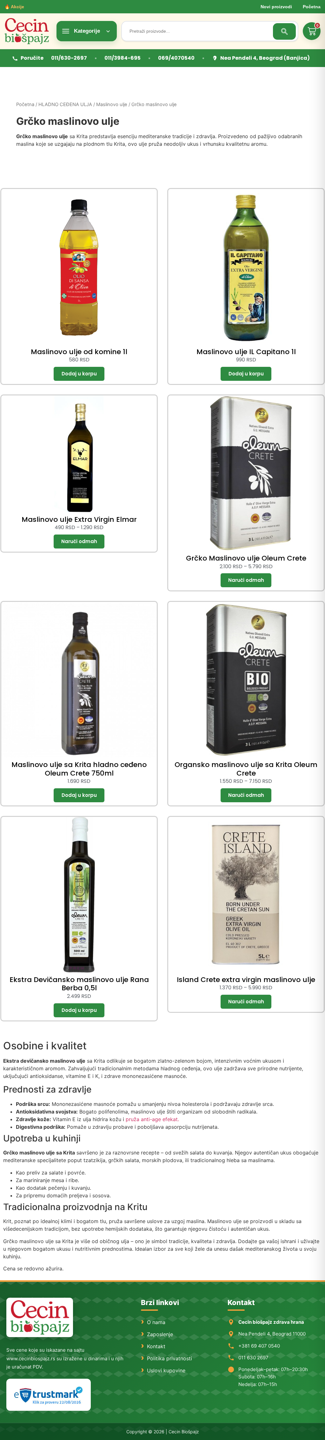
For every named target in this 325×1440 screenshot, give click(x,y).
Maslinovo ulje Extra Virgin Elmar (79, 519)
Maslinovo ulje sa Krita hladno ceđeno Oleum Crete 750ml (79, 769)
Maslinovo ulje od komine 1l (79, 352)
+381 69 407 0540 (259, 1346)
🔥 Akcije (14, 6)
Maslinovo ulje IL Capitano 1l (246, 352)
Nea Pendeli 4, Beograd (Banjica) (265, 58)
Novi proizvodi (276, 6)
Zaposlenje (160, 1334)
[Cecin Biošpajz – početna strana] (39, 1317)
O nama (156, 1322)
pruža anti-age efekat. (152, 1119)
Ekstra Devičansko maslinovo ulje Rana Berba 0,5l (79, 984)
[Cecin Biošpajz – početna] (28, 31)
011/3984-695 (122, 58)
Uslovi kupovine (166, 1370)
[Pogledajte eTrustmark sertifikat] (48, 1395)
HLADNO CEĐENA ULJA (65, 104)
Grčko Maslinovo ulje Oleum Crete (246, 558)
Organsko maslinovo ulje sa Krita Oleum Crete (246, 769)
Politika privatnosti (169, 1358)
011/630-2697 (69, 58)
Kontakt (156, 1346)
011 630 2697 (253, 1358)
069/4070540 (176, 58)
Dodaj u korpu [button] (79, 374)
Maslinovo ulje (111, 104)
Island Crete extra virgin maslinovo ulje (246, 980)
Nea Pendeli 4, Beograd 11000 (272, 1334)
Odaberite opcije (79, 541)
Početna (312, 6)
